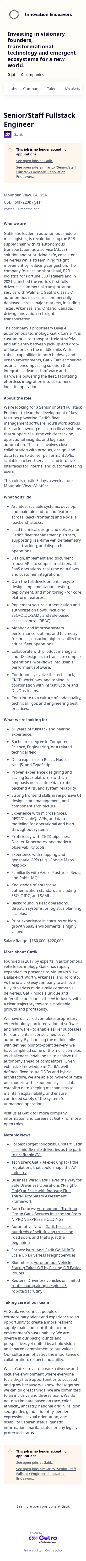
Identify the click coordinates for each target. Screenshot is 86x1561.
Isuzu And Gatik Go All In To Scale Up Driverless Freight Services (43, 1252)
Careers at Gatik (49, 1118)
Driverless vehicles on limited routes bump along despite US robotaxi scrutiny (45, 1286)
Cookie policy (54, 1550)
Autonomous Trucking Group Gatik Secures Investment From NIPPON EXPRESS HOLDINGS (46, 1214)
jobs (13, 88)
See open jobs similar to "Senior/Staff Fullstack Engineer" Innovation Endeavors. (46, 172)
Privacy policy (32, 1550)
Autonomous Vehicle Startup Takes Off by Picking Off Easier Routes (46, 1268)
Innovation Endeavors (48, 14)
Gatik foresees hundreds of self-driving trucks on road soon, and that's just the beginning (42, 1234)
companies (33, 88)
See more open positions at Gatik (43, 1506)
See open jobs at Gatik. (34, 161)
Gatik (27, 1113)
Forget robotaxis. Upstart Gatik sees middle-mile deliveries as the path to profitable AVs (46, 1149)
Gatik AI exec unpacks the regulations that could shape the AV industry (44, 1168)
